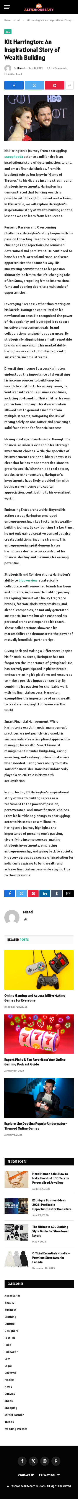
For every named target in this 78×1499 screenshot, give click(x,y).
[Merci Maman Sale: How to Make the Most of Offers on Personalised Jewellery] (16, 1179)
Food (8, 1345)
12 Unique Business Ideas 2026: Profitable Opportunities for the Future (52, 1204)
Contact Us (26, 1475)
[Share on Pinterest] (54, 85)
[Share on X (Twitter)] (34, 85)
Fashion (10, 1338)
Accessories (12, 1296)
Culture (10, 1324)
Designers (11, 1331)
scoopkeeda (13, 156)
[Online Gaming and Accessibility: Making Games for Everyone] (39, 970)
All (8, 31)
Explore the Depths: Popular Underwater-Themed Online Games (35, 1125)
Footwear (11, 1352)
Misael (21, 68)
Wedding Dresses (16, 1429)
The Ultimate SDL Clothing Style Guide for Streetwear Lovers (50, 1231)
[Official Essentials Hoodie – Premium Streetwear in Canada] (16, 1259)
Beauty (9, 1303)
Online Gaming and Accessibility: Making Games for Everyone (34, 997)
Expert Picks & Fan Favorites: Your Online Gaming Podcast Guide (35, 1062)
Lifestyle (10, 1373)
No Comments (59, 68)
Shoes (9, 1401)
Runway (10, 1394)
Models (9, 1380)
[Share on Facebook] (14, 85)
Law (7, 1359)
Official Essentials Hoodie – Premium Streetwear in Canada (51, 1257)
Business (10, 1310)
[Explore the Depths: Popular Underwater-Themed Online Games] (39, 1098)
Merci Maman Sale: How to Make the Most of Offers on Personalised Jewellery (50, 1178)
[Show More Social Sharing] (69, 85)
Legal (8, 1366)
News (8, 1387)
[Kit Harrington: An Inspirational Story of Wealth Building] (39, 118)
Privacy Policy (49, 1475)
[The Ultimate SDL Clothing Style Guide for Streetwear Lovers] (16, 1232)
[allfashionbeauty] (39, 7)
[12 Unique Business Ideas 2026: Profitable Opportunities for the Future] (16, 1206)
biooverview (28, 580)
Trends (9, 1422)
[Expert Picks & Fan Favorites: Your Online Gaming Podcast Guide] (39, 1034)
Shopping (11, 1408)
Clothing (10, 1317)
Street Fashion (14, 1415)
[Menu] (7, 7)
